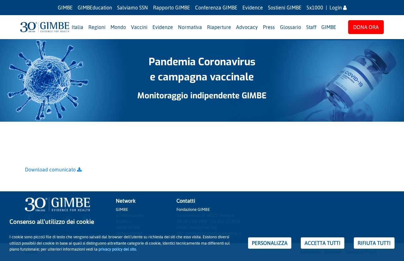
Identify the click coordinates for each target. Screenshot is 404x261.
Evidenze (162, 27)
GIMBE (65, 7)
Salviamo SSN (132, 7)
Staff (311, 27)
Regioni (96, 27)
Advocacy (247, 27)
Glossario (290, 27)
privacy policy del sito (117, 249)
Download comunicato (51, 169)
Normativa (190, 27)
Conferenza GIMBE (216, 7)
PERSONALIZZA (270, 243)
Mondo (118, 27)
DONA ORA (366, 27)
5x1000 (314, 7)
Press (269, 27)
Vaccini (139, 27)
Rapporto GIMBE (171, 7)
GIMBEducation (95, 7)
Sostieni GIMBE (284, 7)
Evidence (252, 7)
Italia (77, 27)
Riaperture (219, 27)
